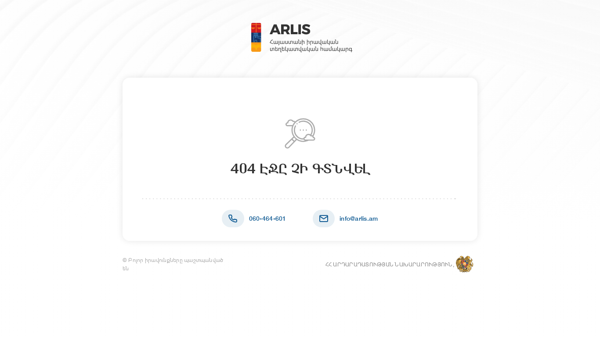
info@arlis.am (359, 218)
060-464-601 (267, 218)
